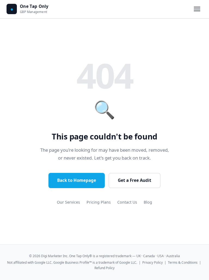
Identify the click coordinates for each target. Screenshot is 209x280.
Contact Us (127, 202)
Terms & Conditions (183, 262)
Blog (148, 202)
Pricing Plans (99, 202)
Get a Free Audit (134, 180)
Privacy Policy (152, 262)
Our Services (68, 202)
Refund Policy (104, 268)
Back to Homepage (76, 180)
